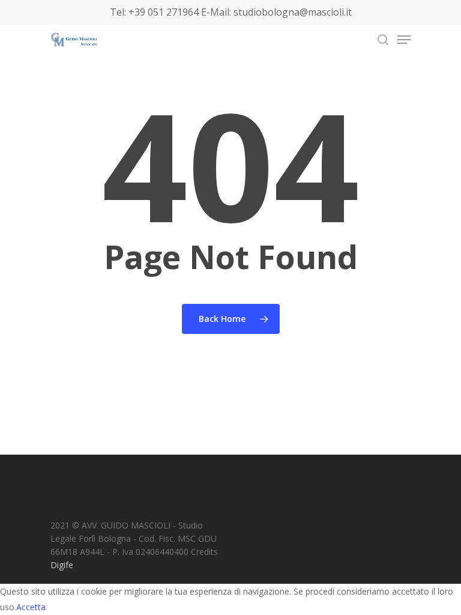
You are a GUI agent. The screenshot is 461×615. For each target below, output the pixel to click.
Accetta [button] (31, 607)
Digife (61, 565)
